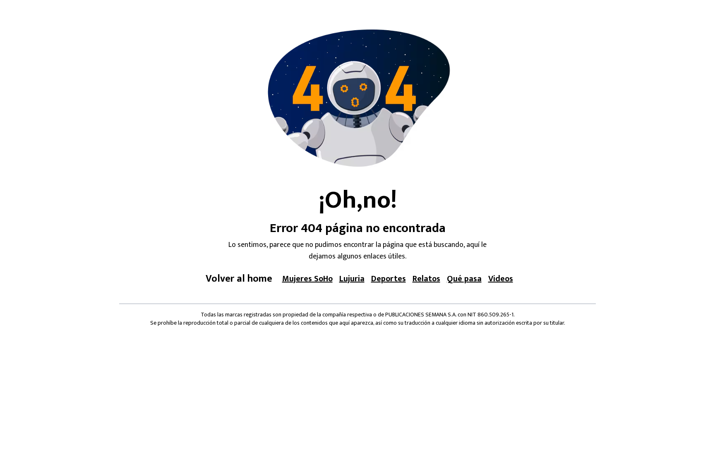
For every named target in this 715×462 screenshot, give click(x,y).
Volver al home (239, 278)
